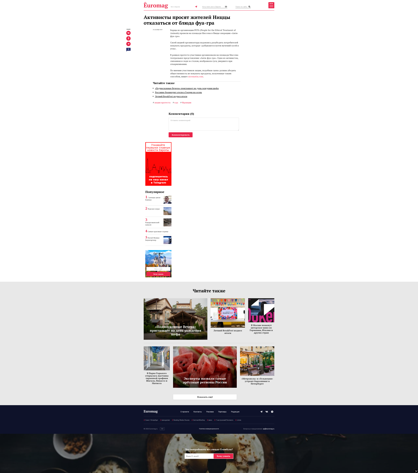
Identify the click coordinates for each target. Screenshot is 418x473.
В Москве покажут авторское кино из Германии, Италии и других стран (261, 329)
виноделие (165, 420)
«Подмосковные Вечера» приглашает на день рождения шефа (187, 88)
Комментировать (181, 134)
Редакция (235, 412)
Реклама (210, 412)
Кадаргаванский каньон (152, 223)
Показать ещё (205, 396)
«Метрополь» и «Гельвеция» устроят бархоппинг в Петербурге (257, 381)
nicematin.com (195, 76)
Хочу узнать (158, 274)
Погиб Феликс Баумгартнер (152, 239)
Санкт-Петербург (151, 420)
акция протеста (161, 102)
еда (175, 102)
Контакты (198, 412)
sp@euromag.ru (268, 429)
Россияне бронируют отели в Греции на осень (178, 92)
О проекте (184, 412)
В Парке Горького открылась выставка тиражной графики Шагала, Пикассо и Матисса (157, 378)
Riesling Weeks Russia (180, 420)
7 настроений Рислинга (223, 420)
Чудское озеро (154, 209)
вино (209, 420)
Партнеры (222, 412)
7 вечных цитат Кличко (152, 198)
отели (238, 420)
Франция (185, 102)
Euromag (156, 5)
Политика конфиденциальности (209, 429)
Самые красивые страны (158, 231)
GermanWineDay (198, 420)
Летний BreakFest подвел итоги (171, 96)
